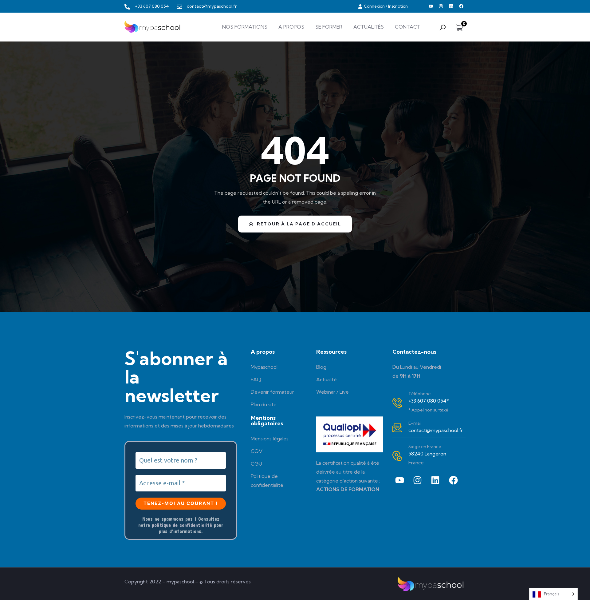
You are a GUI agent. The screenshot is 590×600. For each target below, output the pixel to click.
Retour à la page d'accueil (299, 224)
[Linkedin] (451, 6)
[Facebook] (461, 6)
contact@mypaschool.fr (435, 430)
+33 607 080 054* (428, 401)
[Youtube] (431, 6)
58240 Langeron (427, 454)
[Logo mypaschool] (153, 27)
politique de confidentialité (182, 525)
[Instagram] (441, 6)
